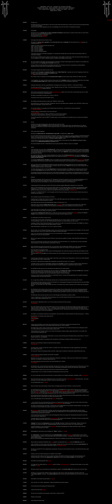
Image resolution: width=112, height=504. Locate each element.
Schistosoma (71, 390)
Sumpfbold (33, 319)
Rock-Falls (59, 204)
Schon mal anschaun (35, 355)
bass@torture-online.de (58, 403)
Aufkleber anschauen (36, 109)
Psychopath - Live (73, 189)
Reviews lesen (85, 375)
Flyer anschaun (38, 252)
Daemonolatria (50, 391)
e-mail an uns (50, 464)
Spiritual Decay (34, 317)
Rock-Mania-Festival (56, 92)
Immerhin (45, 36)
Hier (32, 74)
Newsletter (109, 20)
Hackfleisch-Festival (71, 378)
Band (46, 382)
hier (42, 35)
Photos (54, 398)
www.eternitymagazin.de (36, 88)
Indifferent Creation (63, 390)
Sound (64, 431)
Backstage (38, 391)
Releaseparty (35, 410)
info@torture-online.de (61, 445)
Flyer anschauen (35, 112)
